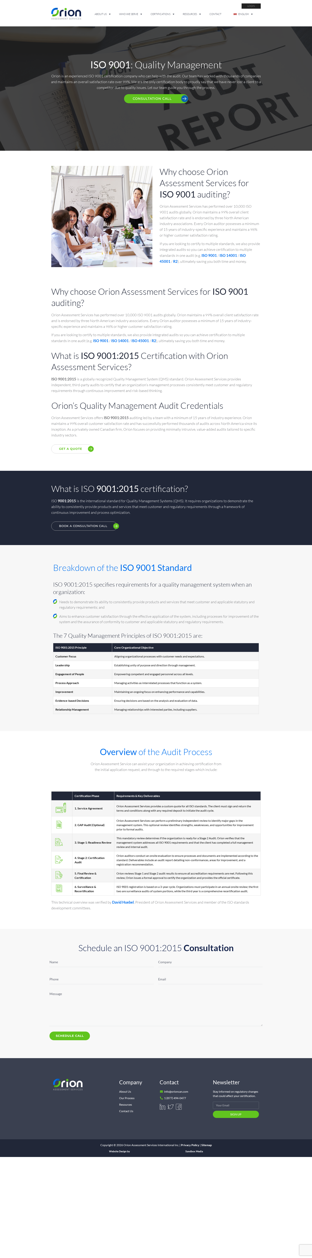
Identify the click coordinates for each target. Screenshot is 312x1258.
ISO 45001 (140, 340)
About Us (101, 14)
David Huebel (123, 902)
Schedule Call (70, 1036)
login (251, 5)
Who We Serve (128, 14)
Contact (215, 14)
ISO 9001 (209, 255)
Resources (190, 14)
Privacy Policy (190, 1145)
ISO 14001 (228, 255)
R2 (175, 261)
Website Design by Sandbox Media (156, 1151)
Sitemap (206, 1145)
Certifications (160, 14)
